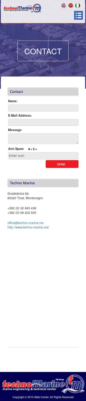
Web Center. (41, 397)
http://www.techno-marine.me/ (28, 227)
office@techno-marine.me (25, 222)
